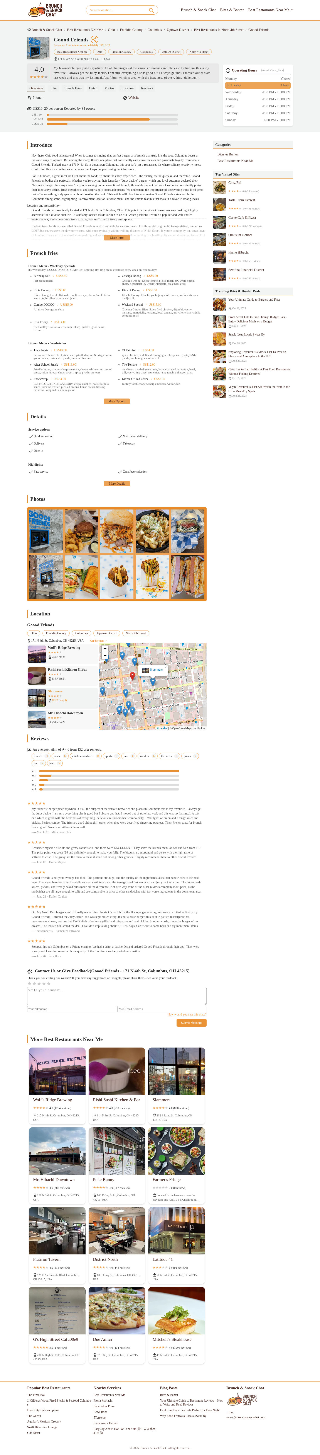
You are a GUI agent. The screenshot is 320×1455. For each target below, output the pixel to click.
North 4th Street (199, 51)
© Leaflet (162, 728)
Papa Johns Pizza (104, 1406)
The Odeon (34, 1416)
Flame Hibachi (244, 256)
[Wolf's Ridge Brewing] (57, 1071)
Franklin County (131, 30)
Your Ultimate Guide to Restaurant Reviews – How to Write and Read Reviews (192, 1402)
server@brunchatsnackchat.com (245, 1417)
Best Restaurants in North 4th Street (218, 30)
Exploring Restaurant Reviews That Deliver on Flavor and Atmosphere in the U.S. (257, 356)
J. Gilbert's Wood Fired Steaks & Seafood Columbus (59, 1402)
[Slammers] (176, 1071)
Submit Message (191, 1022)
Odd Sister (33, 1433)
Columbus (155, 30)
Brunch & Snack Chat (198, 10)
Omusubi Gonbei (244, 239)
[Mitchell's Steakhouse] (176, 1310)
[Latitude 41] (176, 1230)
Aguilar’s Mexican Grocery (44, 1421)
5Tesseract (100, 1417)
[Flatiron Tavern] (57, 1230)
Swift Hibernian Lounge (42, 1427)
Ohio (111, 30)
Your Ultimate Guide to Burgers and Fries (254, 304)
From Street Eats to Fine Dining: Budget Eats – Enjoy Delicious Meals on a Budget (257, 321)
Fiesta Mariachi (103, 1400)
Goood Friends (258, 30)
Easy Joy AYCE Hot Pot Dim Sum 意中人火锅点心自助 (125, 1431)
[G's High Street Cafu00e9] (57, 1310)
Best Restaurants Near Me (269, 10)
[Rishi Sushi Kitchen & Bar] (117, 1071)
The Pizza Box (36, 1395)
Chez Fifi (243, 187)
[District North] (117, 1230)
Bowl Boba (100, 1412)
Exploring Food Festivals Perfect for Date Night (190, 1410)
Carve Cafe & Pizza (245, 221)
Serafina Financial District (246, 274)
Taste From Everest (244, 204)
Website (133, 97)
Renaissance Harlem (106, 1423)
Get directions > (98, 640)
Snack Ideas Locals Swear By (246, 339)
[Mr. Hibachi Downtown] (57, 1151)
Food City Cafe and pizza (43, 1410)
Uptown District (178, 30)
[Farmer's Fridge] (176, 1151)
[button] (132, 676)
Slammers (156, 669)
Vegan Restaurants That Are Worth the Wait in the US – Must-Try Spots (259, 391)
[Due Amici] (117, 1310)
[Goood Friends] (40, 50)
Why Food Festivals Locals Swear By (183, 1416)
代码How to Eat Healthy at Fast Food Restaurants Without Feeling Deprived (259, 374)
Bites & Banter (232, 10)
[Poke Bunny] (117, 1151)
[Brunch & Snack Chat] (45, 10)
